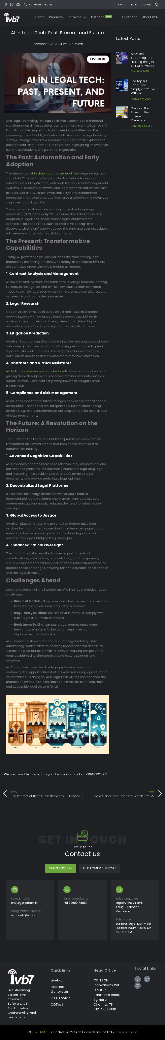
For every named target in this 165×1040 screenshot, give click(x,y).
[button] (158, 4)
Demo (122, 4)
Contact (147, 4)
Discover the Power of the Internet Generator (140, 114)
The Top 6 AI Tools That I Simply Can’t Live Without (143, 87)
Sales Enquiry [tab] (60, 868)
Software (74, 17)
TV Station (129, 17)
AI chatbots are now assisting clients (33, 371)
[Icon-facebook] (5, 4)
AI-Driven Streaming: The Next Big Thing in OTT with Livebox (142, 60)
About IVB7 (150, 17)
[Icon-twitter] (11, 4)
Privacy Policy (126, 1032)
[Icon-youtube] (18, 4)
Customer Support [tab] (99, 868)
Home (39, 17)
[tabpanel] (82, 910)
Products (56, 17)
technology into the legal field (56, 173)
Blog (134, 4)
